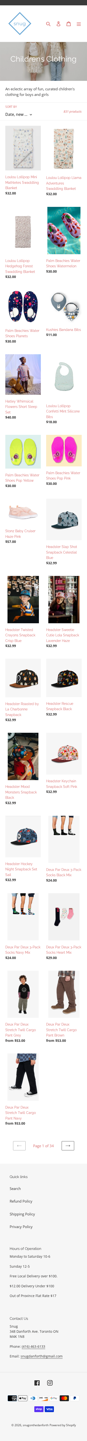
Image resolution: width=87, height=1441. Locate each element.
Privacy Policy (21, 1226)
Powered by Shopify (63, 1425)
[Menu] (79, 23)
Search (15, 1188)
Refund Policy (21, 1201)
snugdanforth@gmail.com (42, 1356)
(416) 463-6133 (33, 1346)
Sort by (11, 107)
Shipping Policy (22, 1214)
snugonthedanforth (36, 1425)
